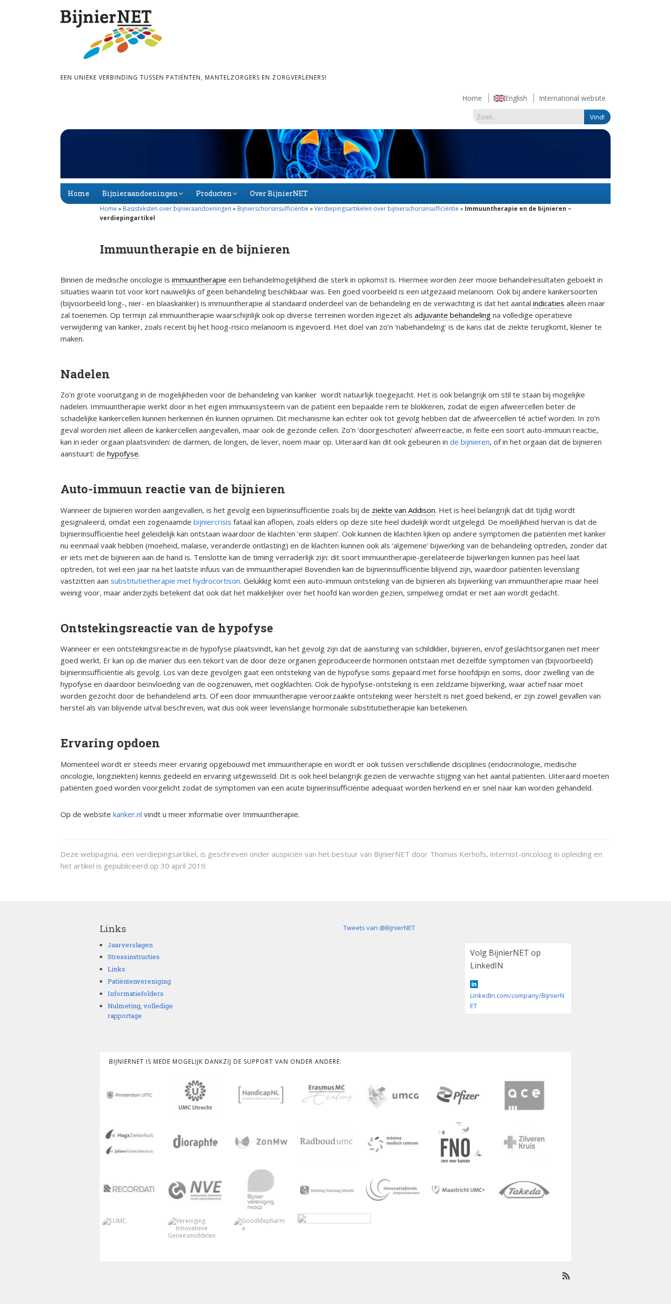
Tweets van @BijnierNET (379, 927)
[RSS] (566, 1275)
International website (572, 98)
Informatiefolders (136, 993)
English (516, 98)
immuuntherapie (199, 279)
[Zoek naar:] (528, 116)
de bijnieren (470, 442)
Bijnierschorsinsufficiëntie (272, 208)
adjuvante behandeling (453, 315)
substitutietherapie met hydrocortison (175, 581)
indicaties (548, 303)
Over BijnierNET (279, 193)
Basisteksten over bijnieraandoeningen (177, 208)
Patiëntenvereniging (139, 981)
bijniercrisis (212, 522)
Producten (214, 193)
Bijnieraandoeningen (140, 193)
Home (472, 98)
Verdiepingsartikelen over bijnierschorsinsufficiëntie (386, 208)
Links (116, 968)
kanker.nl (127, 814)
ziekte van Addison (403, 510)
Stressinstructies (134, 956)
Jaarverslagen (130, 944)
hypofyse (123, 453)
